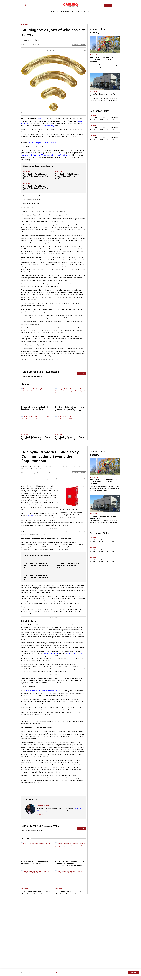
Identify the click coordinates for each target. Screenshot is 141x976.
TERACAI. (57, 359)
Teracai (39, 118)
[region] (70, 972)
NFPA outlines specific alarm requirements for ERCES (44, 681)
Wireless (89, 16)
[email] (59, 50)
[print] (85, 50)
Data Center (53, 16)
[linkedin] (50, 50)
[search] (25, 5)
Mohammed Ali (26, 473)
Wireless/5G (25, 24)
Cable (62, 16)
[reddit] (56, 50)
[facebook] (47, 50)
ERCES (30, 515)
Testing (80, 16)
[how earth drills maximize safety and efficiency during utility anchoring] (105, 44)
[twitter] (53, 50)
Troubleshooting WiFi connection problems (42, 143)
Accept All (133, 972)
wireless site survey (47, 126)
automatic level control (74, 647)
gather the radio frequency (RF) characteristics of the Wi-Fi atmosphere (46, 155)
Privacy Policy (53, 972)
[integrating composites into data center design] (105, 81)
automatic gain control (50, 647)
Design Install (71, 16)
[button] (22, 5)
